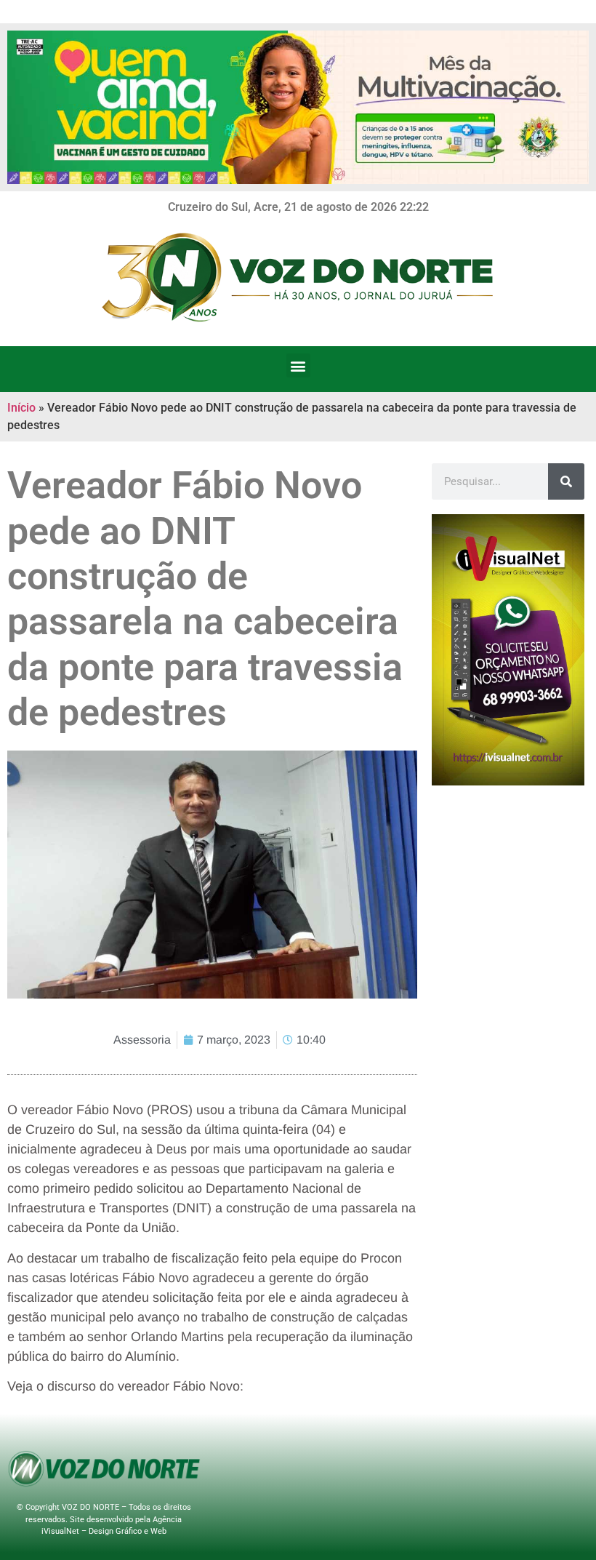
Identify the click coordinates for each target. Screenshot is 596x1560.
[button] (298, 365)
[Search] (566, 481)
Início (21, 408)
